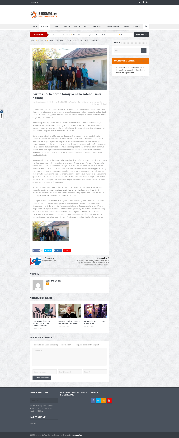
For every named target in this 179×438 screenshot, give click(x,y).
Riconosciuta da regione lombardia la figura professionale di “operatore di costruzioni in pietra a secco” (93, 262)
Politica (77, 26)
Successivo (102, 258)
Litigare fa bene (49, 260)
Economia (66, 26)
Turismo (126, 26)
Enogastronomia (112, 26)
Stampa (96, 104)
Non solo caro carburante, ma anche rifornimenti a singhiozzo (130, 35)
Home (34, 26)
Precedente (49, 258)
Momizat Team (78, 435)
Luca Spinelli (120, 67)
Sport (86, 26)
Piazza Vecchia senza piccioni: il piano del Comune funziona (81, 35)
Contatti (34, 2)
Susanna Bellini (45, 102)
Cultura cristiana (82, 102)
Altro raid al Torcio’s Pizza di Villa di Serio (94, 322)
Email (105, 104)
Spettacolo (96, 26)
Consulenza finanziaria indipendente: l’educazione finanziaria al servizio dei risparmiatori (130, 70)
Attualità (44, 26)
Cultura (55, 26)
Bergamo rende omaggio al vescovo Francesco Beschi (69, 322)
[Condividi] (2, 114)
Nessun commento (95, 102)
